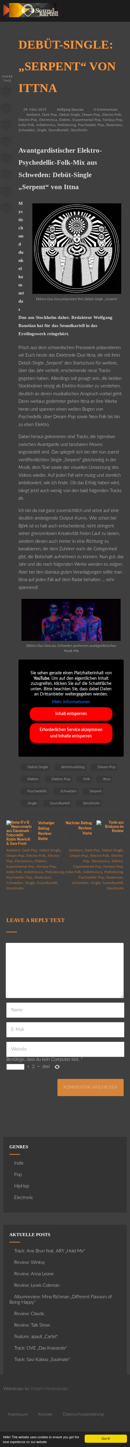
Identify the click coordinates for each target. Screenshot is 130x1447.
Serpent (95, 791)
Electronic (23, 1197)
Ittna (106, 779)
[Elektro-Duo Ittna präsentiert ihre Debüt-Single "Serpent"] (76, 292)
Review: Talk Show (32, 1325)
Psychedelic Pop (91, 125)
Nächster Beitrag (79, 828)
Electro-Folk (111, 114)
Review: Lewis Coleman (37, 1285)
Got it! (106, 1438)
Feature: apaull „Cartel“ (36, 1336)
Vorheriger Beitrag (46, 831)
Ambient (33, 114)
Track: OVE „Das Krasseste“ (40, 1348)
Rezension (114, 125)
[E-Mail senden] (6, 192)
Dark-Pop (49, 114)
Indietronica (45, 125)
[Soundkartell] (32, 19)
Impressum (18, 1414)
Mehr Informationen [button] (71, 702)
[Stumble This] (6, 159)
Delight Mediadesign (49, 1389)
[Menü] (119, 12)
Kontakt (45, 1414)
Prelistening (66, 125)
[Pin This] (6, 126)
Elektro (64, 120)
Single (41, 130)
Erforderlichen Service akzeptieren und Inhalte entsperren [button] (71, 733)
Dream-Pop (91, 114)
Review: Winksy (29, 1262)
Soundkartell (58, 130)
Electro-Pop (27, 120)
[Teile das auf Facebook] (6, 93)
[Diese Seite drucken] (6, 209)
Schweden (26, 130)
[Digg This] (6, 176)
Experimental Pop (87, 120)
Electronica (48, 120)
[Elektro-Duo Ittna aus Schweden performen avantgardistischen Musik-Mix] (70, 639)
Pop (18, 1174)
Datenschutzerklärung (83, 1414)
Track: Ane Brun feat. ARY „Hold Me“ (49, 1251)
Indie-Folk (26, 125)
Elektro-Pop (61, 779)
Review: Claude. (29, 1314)
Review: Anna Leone (34, 1274)
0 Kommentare (105, 109)
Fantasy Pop (112, 120)
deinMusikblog (73, 767)
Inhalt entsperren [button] (71, 714)
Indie (19, 1163)
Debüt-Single (69, 114)
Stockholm (78, 130)
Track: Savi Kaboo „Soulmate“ (42, 1359)
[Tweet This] (6, 109)
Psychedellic (37, 791)
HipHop (21, 1186)
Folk (86, 779)
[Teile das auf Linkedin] (6, 143)
